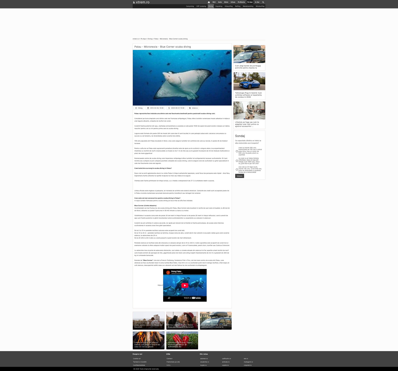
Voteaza (239, 176)
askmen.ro (204, 358)
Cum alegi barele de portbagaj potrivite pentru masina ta (214, 326)
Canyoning (190, 6)
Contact (169, 358)
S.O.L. (169, 365)
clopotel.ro (248, 365)
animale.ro (226, 362)
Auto (220, 2)
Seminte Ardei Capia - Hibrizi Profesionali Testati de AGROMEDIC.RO (180, 344)
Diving (211, 6)
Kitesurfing (229, 6)
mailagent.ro (248, 362)
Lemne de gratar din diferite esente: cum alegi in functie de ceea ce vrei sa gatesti (147, 344)
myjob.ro (203, 365)
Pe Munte (241, 2)
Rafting (237, 6)
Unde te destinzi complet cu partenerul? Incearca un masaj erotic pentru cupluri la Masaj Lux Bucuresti (148, 324)
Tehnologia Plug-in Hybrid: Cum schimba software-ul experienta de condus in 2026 (248, 95)
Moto (226, 2)
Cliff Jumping (201, 6)
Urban (233, 2)
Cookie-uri (137, 358)
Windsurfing (260, 6)
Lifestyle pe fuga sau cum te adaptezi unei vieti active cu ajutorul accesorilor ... (247, 124)
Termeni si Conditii (139, 362)
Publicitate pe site (173, 362)
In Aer (257, 2)
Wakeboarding (248, 6)
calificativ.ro (226, 358)
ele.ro (246, 358)
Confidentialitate (139, 365)
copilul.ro (225, 365)
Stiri (214, 2)
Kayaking (219, 6)
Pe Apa (250, 2)
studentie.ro (204, 362)
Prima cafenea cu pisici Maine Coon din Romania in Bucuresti (181, 326)
